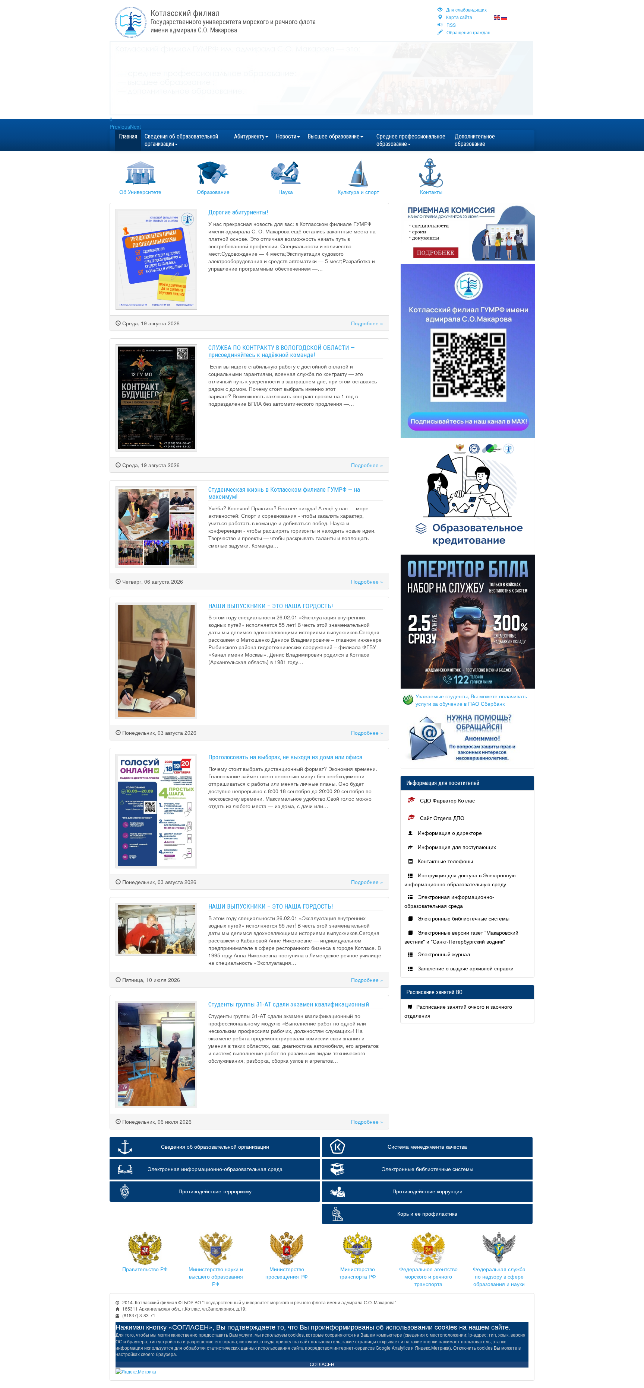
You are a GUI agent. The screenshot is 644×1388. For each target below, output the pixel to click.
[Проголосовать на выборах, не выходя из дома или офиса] (156, 811)
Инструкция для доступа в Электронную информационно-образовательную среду (460, 879)
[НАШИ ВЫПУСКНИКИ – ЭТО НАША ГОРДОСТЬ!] (156, 661)
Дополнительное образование (475, 140)
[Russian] (504, 16)
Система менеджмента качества (427, 1146)
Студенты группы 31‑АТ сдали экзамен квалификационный (288, 1004)
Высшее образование (333, 136)
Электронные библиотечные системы (462, 918)
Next (135, 126)
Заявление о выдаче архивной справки (465, 968)
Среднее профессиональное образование (410, 140)
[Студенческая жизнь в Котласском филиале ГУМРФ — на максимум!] (156, 527)
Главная (128, 136)
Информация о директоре (449, 832)
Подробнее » (367, 323)
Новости (286, 136)
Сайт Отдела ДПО (441, 817)
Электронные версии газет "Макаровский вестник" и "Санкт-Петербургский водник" (461, 937)
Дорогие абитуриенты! (238, 212)
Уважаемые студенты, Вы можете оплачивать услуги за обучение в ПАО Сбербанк (471, 699)
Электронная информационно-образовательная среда (449, 901)
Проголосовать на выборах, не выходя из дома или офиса (285, 757)
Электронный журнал (443, 954)
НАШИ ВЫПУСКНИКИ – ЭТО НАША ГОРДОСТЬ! (270, 606)
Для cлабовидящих (466, 9)
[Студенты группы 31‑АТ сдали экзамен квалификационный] (156, 1054)
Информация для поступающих (456, 847)
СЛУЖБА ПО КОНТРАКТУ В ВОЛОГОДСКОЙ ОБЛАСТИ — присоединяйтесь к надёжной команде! (281, 351)
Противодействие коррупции (427, 1191)
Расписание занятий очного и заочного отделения (458, 1011)
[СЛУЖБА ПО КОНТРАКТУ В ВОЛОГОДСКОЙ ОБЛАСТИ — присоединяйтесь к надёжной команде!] (156, 398)
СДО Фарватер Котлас (447, 800)
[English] (497, 16)
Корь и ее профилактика (427, 1213)
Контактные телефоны (444, 861)
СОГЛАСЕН (322, 1364)
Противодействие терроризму (215, 1191)
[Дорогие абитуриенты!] (156, 259)
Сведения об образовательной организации (181, 140)
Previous (120, 126)
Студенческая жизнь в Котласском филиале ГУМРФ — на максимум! (284, 493)
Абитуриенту (249, 136)
